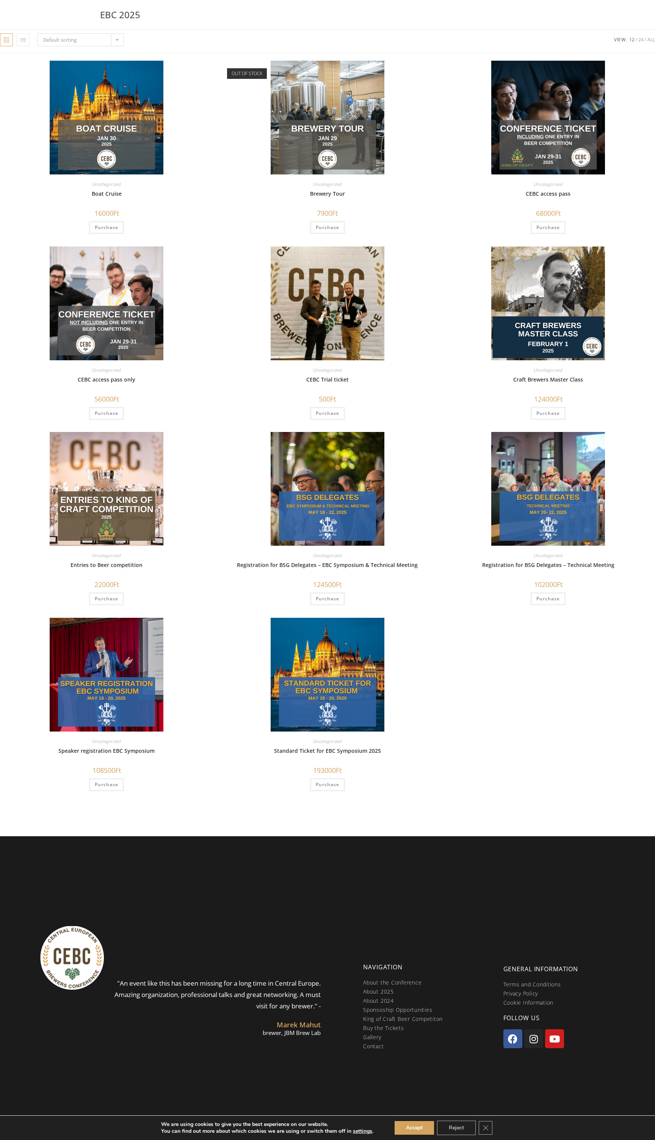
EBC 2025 (120, 14)
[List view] (23, 39)
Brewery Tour (327, 193)
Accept (414, 1127)
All (651, 39)
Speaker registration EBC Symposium (106, 750)
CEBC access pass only (106, 379)
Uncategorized (106, 184)
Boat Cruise (107, 193)
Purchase (106, 227)
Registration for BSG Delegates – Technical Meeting (548, 564)
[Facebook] (512, 1038)
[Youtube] (554, 1038)
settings (362, 1131)
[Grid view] (6, 39)
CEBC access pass (548, 193)
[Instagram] (533, 1038)
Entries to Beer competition (107, 564)
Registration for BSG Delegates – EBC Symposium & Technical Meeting (327, 564)
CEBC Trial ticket (327, 379)
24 (641, 39)
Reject (456, 1127)
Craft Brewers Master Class (548, 379)
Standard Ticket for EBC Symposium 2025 (327, 750)
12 (632, 39)
